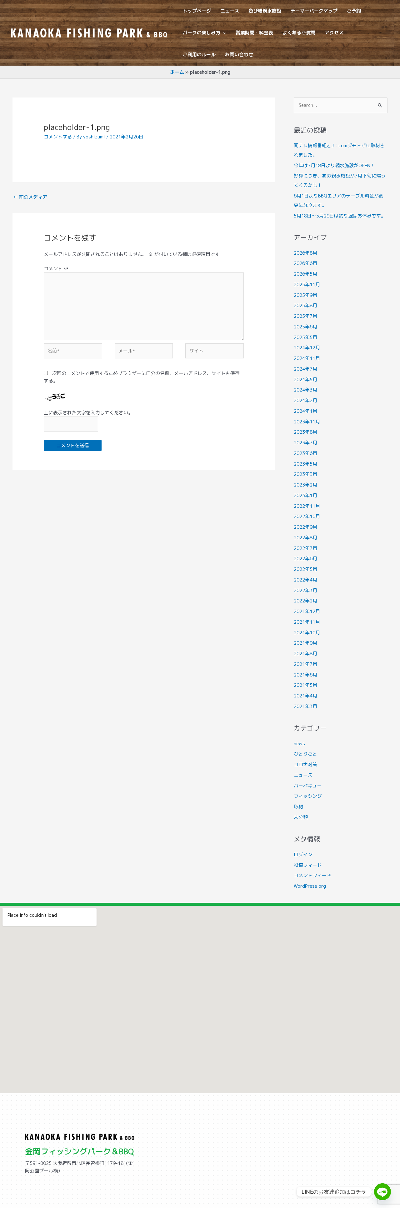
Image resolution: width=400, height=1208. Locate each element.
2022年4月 (305, 580)
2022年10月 (307, 516)
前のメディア (30, 197)
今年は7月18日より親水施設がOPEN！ (334, 165)
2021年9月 (305, 643)
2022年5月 (305, 569)
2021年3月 (305, 706)
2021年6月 (305, 674)
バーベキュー (308, 785)
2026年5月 (305, 274)
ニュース (303, 775)
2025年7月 (305, 316)
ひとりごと (305, 754)
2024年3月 (305, 390)
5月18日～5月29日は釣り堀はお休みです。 (340, 215)
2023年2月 (305, 485)
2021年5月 (305, 685)
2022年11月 (307, 506)
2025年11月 (307, 284)
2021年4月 (305, 695)
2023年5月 (305, 464)
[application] (223, 33)
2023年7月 (305, 442)
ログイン (303, 854)
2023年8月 (305, 432)
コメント (56, 268)
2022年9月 (305, 527)
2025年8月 (305, 305)
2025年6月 (305, 326)
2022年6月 (305, 558)
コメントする (58, 136)
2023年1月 (305, 495)
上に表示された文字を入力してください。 (88, 412)
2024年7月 (305, 369)
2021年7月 (305, 664)
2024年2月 (305, 400)
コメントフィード (312, 875)
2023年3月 (305, 474)
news (299, 743)
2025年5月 (305, 337)
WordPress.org (310, 886)
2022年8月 (305, 537)
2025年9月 (305, 295)
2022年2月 (305, 600)
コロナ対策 (305, 764)
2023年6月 (305, 453)
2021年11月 (307, 622)
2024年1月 (305, 411)
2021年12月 (307, 611)
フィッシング (308, 796)
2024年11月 (307, 358)
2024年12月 (307, 347)
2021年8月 (305, 653)
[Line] (382, 1191)
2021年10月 (307, 632)
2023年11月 (307, 421)
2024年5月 (305, 379)
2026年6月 (305, 263)
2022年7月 (305, 548)
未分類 (301, 817)
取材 (298, 806)
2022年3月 (305, 590)
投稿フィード (308, 865)
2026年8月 (305, 253)
